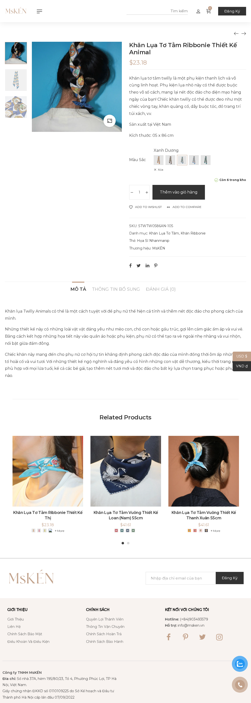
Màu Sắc (137, 159)
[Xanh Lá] (206, 160)
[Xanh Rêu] (133, 530)
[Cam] (158, 160)
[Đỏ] (116, 530)
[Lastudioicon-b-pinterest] (185, 637)
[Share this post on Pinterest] (155, 265)
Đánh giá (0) (161, 289)
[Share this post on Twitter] (139, 265)
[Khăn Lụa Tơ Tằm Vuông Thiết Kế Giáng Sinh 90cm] (236, 33)
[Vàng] (45, 530)
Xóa (160, 169)
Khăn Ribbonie (193, 233)
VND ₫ (240, 366)
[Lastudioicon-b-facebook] (168, 637)
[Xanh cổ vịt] (122, 530)
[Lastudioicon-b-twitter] (202, 637)
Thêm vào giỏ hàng (179, 192)
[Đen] (170, 160)
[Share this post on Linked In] (147, 265)
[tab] (78, 287)
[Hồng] (39, 530)
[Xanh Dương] (182, 160)
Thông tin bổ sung (116, 289)
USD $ (240, 356)
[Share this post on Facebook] (130, 265)
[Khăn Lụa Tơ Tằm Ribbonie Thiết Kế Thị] (243, 33)
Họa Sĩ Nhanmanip (153, 240)
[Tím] (206, 530)
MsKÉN (158, 248)
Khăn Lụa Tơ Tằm (164, 233)
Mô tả (78, 289)
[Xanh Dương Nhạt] (194, 160)
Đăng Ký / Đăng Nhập (198, 11)
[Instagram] (219, 637)
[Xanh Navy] (127, 530)
